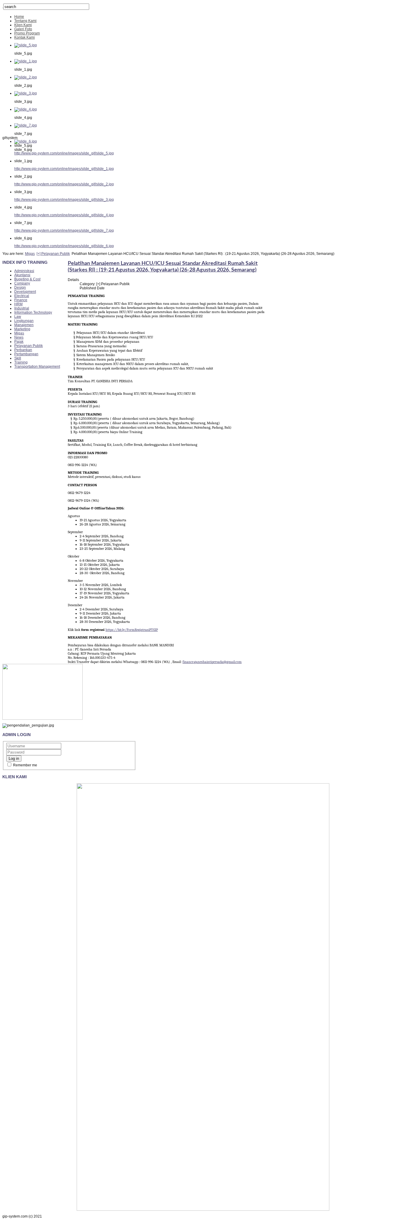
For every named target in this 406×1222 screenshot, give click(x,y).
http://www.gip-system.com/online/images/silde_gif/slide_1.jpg (64, 169)
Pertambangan (26, 354)
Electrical (21, 296)
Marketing (22, 329)
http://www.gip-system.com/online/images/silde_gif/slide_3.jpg (64, 200)
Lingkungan (24, 321)
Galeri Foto (23, 29)
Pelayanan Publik (28, 346)
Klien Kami (23, 25)
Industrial (21, 308)
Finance (20, 300)
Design (20, 287)
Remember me (24, 765)
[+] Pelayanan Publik (53, 254)
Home (19, 17)
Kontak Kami (24, 37)
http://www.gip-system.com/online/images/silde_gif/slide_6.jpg (64, 246)
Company (22, 283)
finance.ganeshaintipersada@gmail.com (212, 662)
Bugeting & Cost (27, 279)
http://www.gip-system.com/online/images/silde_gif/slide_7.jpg (64, 230)
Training (21, 362)
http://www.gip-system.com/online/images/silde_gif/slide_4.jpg (64, 215)
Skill (17, 358)
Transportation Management (37, 366)
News (18, 337)
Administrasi (24, 271)
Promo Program (27, 33)
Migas (30, 254)
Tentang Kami (25, 21)
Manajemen (24, 325)
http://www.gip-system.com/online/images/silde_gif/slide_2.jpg (64, 184)
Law (17, 317)
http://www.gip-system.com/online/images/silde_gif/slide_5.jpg (64, 153)
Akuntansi (22, 275)
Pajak (18, 342)
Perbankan (23, 350)
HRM (18, 304)
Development (25, 292)
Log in (14, 758)
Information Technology (33, 312)
